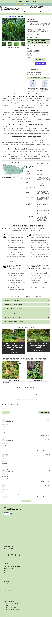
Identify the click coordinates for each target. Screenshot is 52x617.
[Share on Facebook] (31, 76)
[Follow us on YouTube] (19, 555)
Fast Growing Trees (10, 607)
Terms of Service (9, 581)
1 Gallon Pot (36, 50)
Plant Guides (8, 599)
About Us (7, 570)
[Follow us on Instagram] (12, 555)
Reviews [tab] (4, 409)
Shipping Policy (8, 576)
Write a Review (45, 413)
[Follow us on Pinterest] (15, 555)
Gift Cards (7, 572)
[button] (38, 35)
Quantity (29, 57)
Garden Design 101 (10, 605)
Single (28, 54)
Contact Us (7, 574)
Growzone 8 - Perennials (11, 16)
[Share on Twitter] (33, 76)
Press (6, 597)
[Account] (40, 11)
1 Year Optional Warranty (11, 579)
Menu (26, 14)
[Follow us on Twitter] (8, 555)
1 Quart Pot (29, 50)
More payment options (40, 66)
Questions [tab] (11, 409)
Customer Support (9, 601)
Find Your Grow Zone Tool (11, 603)
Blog (5, 592)
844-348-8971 (9, 548)
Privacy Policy (8, 583)
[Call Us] (24, 11)
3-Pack (33, 54)
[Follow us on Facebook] (4, 555)
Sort (40, 417)
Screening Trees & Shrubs (12, 609)
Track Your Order (9, 568)
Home (3, 16)
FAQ (5, 594)
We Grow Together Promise (12, 566)
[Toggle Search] (32, 11)
